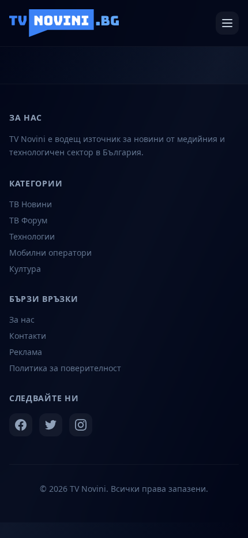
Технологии (32, 236)
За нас (22, 319)
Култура (25, 268)
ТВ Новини (30, 204)
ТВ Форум (28, 220)
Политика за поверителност (65, 368)
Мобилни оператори (50, 252)
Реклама (25, 351)
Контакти (27, 335)
